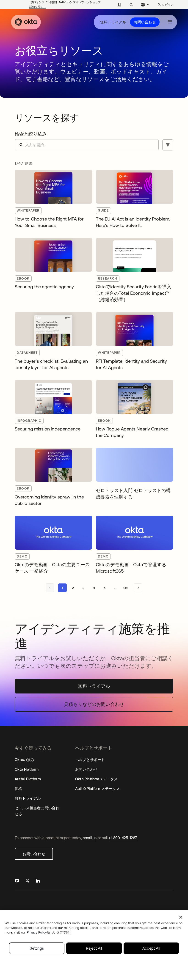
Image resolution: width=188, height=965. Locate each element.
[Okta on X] (27, 881)
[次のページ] (138, 587)
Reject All (94, 948)
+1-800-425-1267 (122, 838)
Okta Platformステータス (96, 779)
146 (125, 588)
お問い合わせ (145, 22)
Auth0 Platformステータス (97, 789)
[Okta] (26, 22)
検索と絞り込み (31, 133)
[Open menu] (169, 22)
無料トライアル (113, 22)
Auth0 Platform (28, 779)
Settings (37, 948)
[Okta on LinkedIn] (38, 881)
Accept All (151, 948)
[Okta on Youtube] (17, 881)
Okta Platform (27, 769)
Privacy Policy (49, 932)
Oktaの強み (24, 760)
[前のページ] (50, 587)
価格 (18, 789)
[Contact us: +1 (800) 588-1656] (119, 5)
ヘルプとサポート (90, 760)
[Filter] (167, 144)
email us (90, 838)
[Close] (181, 917)
